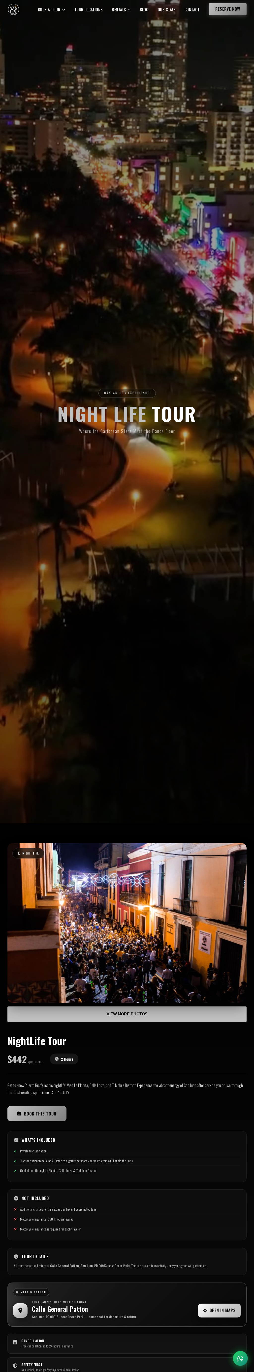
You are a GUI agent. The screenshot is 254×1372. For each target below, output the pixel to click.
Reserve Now (227, 9)
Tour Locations (88, 10)
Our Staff (166, 10)
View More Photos (127, 1014)
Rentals (119, 10)
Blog (144, 10)
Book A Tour (49, 10)
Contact (192, 10)
